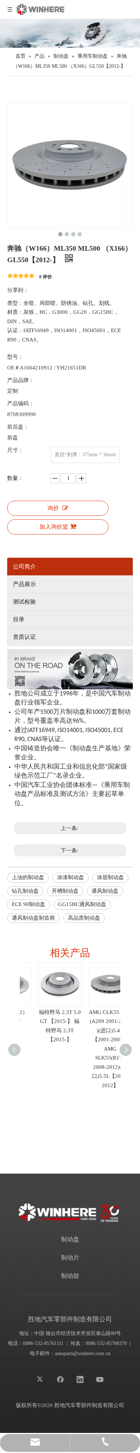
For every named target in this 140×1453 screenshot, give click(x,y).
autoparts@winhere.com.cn (82, 1353)
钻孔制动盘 (25, 891)
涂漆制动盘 (70, 877)
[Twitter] (40, 1379)
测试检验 (24, 602)
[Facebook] (60, 1379)
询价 (53, 508)
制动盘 (70, 1239)
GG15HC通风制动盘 (82, 904)
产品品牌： (20, 380)
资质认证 (24, 637)
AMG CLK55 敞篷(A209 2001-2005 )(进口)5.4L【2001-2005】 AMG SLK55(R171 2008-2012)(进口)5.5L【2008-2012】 (95, 1048)
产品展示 (24, 584)
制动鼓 (70, 1276)
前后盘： (18, 427)
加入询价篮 (53, 527)
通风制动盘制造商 (33, 918)
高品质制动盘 (84, 918)
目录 (18, 619)
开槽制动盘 (65, 891)
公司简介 (24, 566)
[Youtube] (100, 1379)
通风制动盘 (105, 891)
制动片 (70, 1257)
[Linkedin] (80, 1379)
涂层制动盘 (110, 877)
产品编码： (20, 403)
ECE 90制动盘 (28, 904)
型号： (15, 357)
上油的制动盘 (28, 877)
